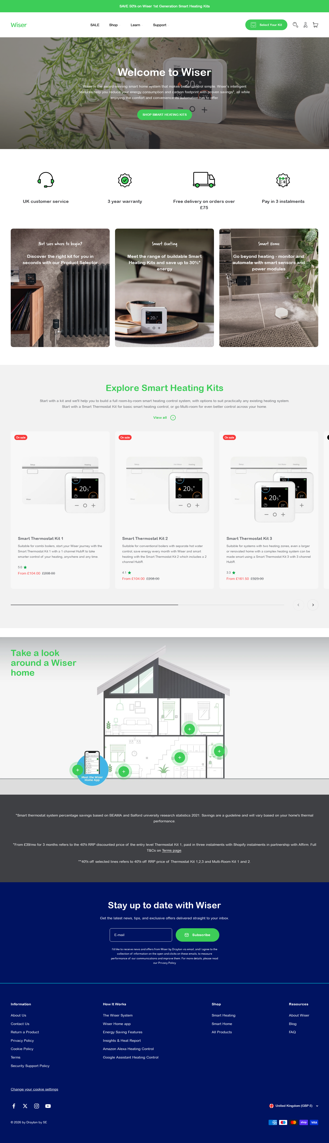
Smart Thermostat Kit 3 (249, 538)
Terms (15, 1057)
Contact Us (20, 1024)
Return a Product (25, 1032)
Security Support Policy (30, 1066)
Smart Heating (223, 1015)
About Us (18, 1015)
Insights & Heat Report (122, 1040)
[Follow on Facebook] (14, 1106)
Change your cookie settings (34, 1089)
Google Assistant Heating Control (130, 1057)
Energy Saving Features (122, 1032)
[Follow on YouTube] (48, 1106)
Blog (293, 1024)
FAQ (292, 1032)
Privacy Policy (167, 962)
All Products (222, 1032)
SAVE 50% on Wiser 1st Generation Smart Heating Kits (165, 6)
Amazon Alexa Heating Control (128, 1049)
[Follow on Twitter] (25, 1106)
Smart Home (222, 1024)
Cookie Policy (22, 1049)
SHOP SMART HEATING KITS (165, 114)
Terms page (171, 850)
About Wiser (299, 1015)
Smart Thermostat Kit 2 (145, 538)
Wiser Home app (117, 1024)
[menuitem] (95, 25)
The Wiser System (117, 1015)
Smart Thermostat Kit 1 (41, 538)
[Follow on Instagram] (37, 1106)
